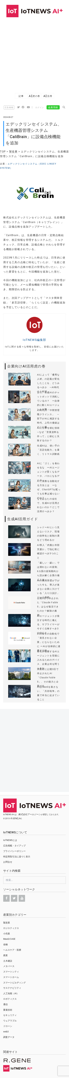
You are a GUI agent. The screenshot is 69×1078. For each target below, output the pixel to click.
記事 (21, 96)
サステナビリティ (12, 988)
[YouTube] (22, 898)
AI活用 (47, 96)
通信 (5, 1004)
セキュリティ (10, 1015)
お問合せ (7, 862)
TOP (3, 151)
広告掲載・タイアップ (14, 845)
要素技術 (7, 1010)
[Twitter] (14, 898)
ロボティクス (10, 999)
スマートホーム (11, 977)
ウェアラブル (10, 1020)
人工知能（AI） (11, 993)
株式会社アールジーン (29, 814)
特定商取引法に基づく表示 (16, 856)
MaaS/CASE (9, 939)
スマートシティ (11, 971)
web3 (6, 1031)
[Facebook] (6, 898)
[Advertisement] (34, 53)
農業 (5, 955)
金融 (5, 944)
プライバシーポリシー (14, 851)
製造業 (13, 151)
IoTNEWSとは (10, 840)
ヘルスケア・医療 (12, 950)
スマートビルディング (14, 982)
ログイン (39, 107)
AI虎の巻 (34, 96)
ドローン (7, 1026)
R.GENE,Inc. (16, 818)
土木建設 (7, 961)
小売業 (6, 933)
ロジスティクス (11, 928)
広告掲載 (9, 107)
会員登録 (53, 107)
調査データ (8, 1037)
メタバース (8, 966)
